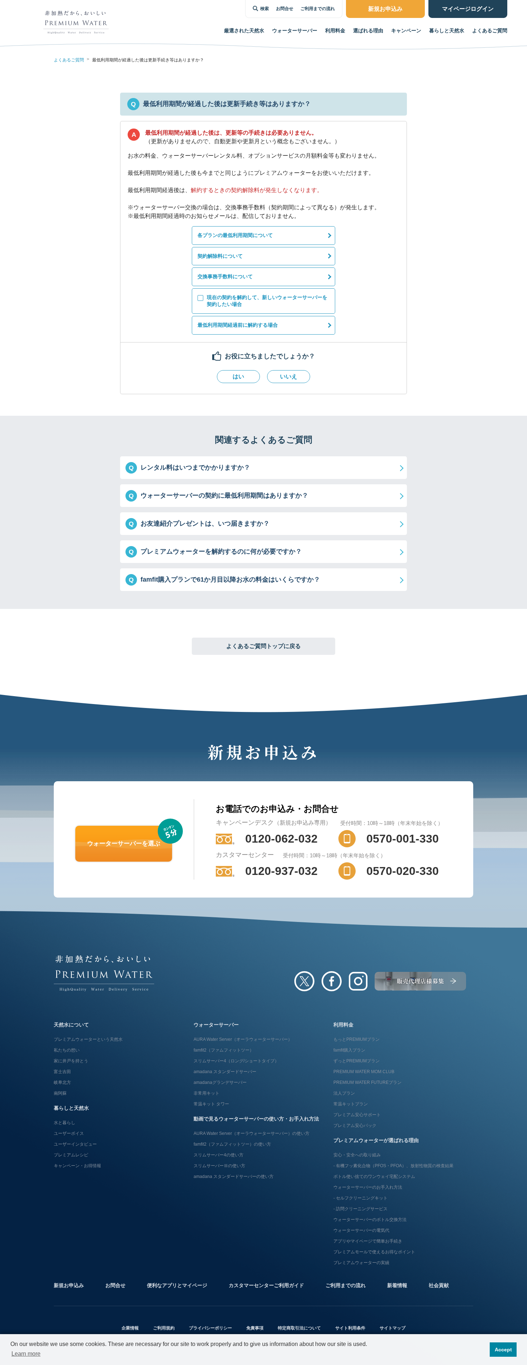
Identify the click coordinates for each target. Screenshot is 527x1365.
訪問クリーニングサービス (362, 1208)
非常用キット (206, 1093)
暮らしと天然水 (446, 30)
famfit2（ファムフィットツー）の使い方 (232, 1144)
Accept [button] (503, 1349)
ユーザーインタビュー (75, 1144)
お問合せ (284, 8)
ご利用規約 (164, 1328)
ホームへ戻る (104, 973)
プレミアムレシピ (71, 1154)
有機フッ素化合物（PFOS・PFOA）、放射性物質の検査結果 (395, 1165)
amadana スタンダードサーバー (225, 1071)
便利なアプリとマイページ (177, 1285)
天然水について (71, 1025)
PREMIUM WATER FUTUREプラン (367, 1082)
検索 (264, 8)
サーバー (294, 30)
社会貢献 (439, 1285)
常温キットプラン (350, 1104)
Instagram (358, 981)
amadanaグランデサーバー (220, 1082)
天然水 (244, 30)
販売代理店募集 (420, 981)
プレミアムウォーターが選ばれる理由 (376, 1140)
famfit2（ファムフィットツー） (224, 1050)
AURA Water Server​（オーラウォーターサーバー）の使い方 (251, 1133)
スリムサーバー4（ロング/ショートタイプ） (236, 1060)
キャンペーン (406, 30)
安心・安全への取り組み (357, 1154)
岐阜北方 (62, 1082)
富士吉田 (62, 1071)
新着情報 (397, 1285)
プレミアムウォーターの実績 (361, 1262)
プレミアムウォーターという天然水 (88, 1039)
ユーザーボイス (69, 1133)
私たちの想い (67, 1050)
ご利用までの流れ (317, 8)
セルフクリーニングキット (362, 1198)
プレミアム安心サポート (357, 1114)
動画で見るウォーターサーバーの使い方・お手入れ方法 (256, 1119)
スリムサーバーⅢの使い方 (219, 1165)
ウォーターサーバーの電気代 (361, 1230)
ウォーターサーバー (216, 1025)
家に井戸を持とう (71, 1060)
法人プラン (344, 1093)
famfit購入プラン (349, 1050)
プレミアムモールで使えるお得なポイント (374, 1251)
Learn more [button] (26, 1354)
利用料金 (335, 30)
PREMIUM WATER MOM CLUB (363, 1071)
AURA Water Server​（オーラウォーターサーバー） (243, 1039)
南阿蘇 (60, 1093)
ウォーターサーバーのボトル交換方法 (370, 1219)
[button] (263, 467)
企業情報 (130, 1328)
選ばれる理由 (368, 30)
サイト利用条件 (350, 1328)
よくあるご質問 (489, 30)
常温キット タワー (211, 1104)
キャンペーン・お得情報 (77, 1165)
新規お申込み (69, 1285)
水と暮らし (64, 1122)
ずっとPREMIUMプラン (356, 1060)
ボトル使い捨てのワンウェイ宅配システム (374, 1176)
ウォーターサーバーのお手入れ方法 (367, 1187)
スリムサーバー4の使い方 (218, 1154)
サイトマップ (392, 1328)
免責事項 (255, 1328)
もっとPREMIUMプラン (356, 1039)
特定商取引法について (299, 1328)
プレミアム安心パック (354, 1125)
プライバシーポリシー (210, 1328)
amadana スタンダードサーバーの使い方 (234, 1176)
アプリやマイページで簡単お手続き (367, 1241)
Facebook (332, 981)
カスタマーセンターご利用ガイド (266, 1285)
